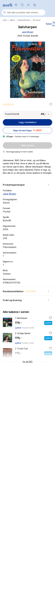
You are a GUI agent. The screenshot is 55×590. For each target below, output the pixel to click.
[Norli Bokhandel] (7, 5)
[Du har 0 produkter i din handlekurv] (34, 5)
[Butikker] (16, 5)
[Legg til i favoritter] (50, 104)
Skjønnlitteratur (24, 20)
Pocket (25, 328)
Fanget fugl (21, 348)
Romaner (36, 20)
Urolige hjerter (22, 333)
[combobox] (23, 12)
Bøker (12, 20)
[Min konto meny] (28, 5)
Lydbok (18, 328)
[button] (22, 5)
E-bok (31, 328)
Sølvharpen (21, 318)
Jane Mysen (27, 32)
